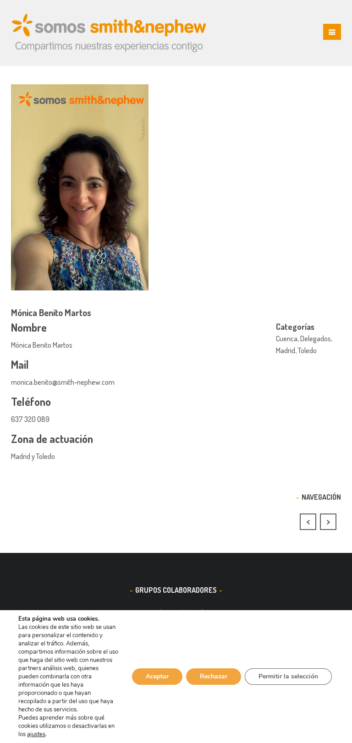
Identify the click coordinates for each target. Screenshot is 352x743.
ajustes (36, 734)
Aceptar (157, 676)
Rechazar (213, 676)
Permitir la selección (288, 676)
